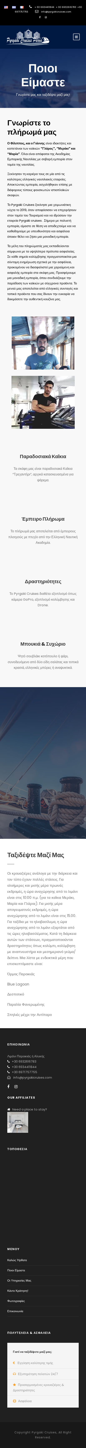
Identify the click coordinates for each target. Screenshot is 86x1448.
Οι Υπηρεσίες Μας (19, 1280)
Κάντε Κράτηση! (17, 1291)
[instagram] (46, 17)
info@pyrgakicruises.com (56, 11)
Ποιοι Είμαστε (16, 1270)
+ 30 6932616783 (66, 7)
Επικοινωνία (15, 1311)
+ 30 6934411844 (44, 7)
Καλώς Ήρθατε (17, 1260)
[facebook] (39, 17)
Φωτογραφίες (16, 1301)
